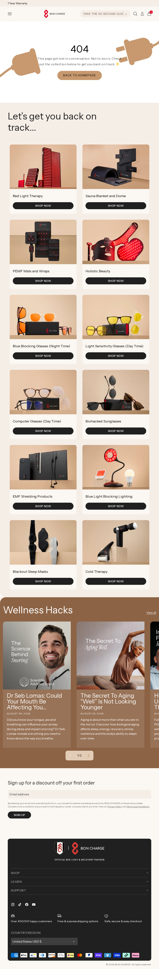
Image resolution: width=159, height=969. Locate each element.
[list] (79, 367)
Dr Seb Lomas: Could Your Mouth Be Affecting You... (34, 701)
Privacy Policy (115, 806)
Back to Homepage (79, 75)
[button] (10, 14)
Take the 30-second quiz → (105, 14)
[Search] (135, 14)
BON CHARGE (123, 964)
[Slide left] (70, 755)
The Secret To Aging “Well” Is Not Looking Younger (108, 701)
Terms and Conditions (138, 806)
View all (151, 612)
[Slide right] (88, 755)
